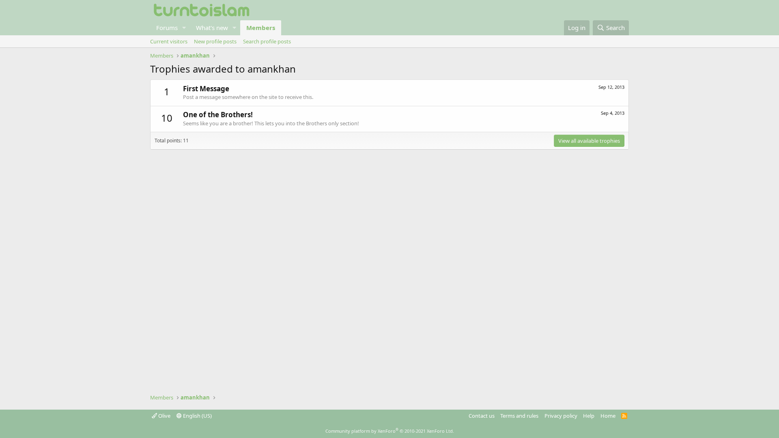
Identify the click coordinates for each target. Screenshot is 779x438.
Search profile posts (267, 41)
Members (260, 28)
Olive (163, 415)
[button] (184, 27)
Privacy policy (560, 415)
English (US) (197, 415)
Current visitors (168, 41)
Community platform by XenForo (389, 431)
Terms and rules (519, 415)
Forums (167, 28)
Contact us (482, 415)
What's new (212, 28)
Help (588, 415)
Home (607, 415)
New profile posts (215, 41)
